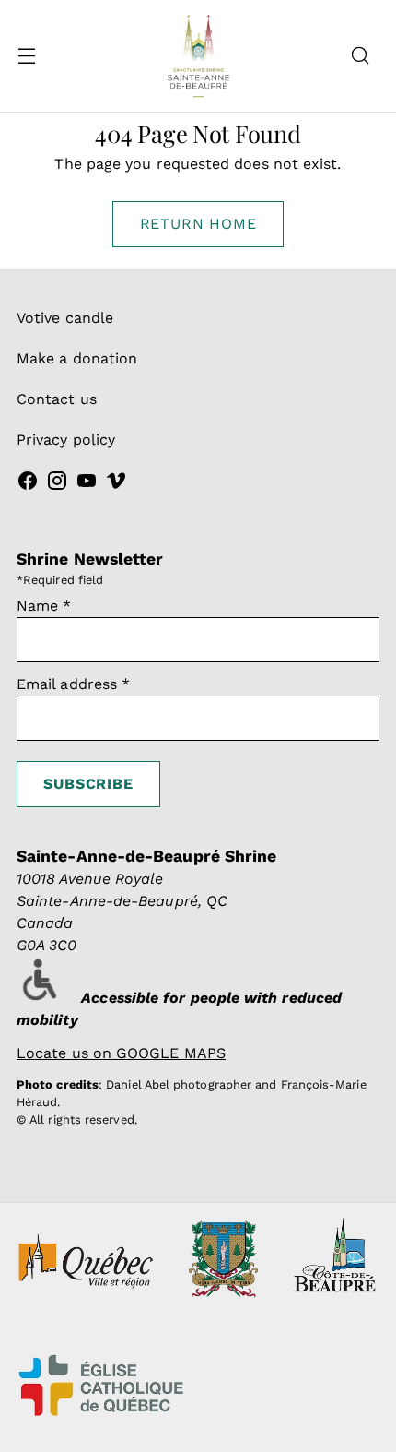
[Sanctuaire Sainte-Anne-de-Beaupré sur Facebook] (28, 484)
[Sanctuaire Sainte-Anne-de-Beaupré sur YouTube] (87, 484)
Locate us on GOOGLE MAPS (121, 1053)
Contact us (57, 399)
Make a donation (77, 358)
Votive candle (65, 318)
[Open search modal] (360, 56)
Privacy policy (66, 439)
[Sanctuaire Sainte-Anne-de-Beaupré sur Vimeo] (116, 484)
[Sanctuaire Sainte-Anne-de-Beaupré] (198, 55)
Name (44, 605)
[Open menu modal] (26, 56)
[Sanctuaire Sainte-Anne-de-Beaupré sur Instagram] (57, 484)
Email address (73, 684)
